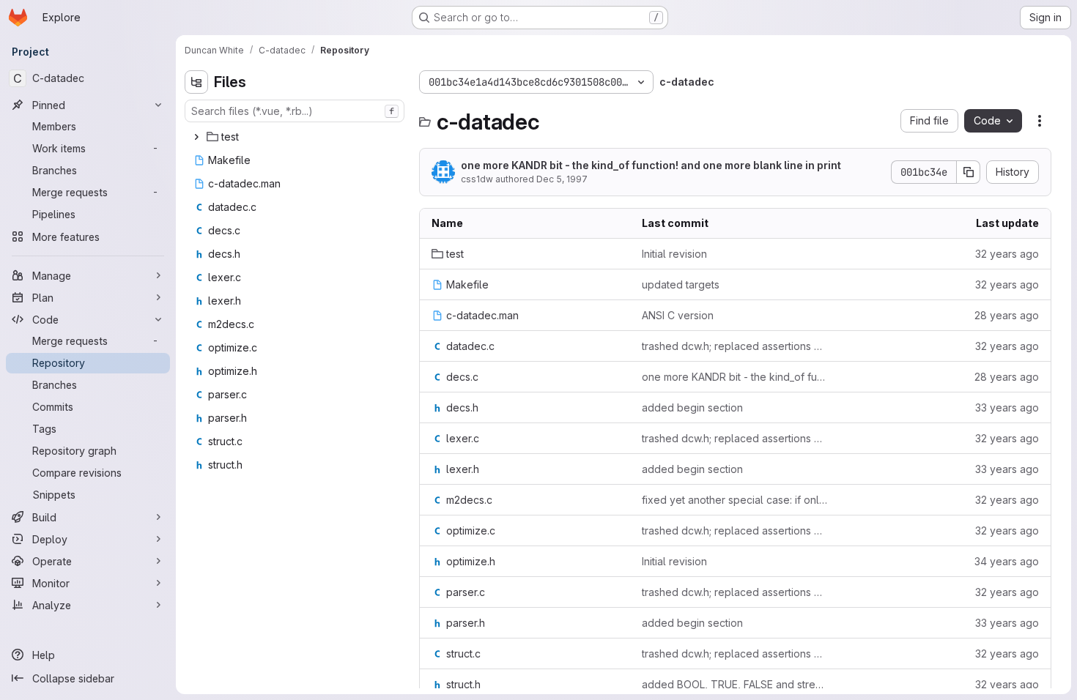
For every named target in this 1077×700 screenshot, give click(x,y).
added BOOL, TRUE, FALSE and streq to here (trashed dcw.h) (735, 684)
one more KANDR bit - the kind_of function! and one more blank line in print (651, 165)
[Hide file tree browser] (196, 82)
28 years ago (1006, 315)
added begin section (692, 407)
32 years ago (1007, 253)
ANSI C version (678, 315)
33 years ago (1007, 407)
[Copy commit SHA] (968, 172)
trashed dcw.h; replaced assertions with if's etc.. (735, 346)
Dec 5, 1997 (562, 179)
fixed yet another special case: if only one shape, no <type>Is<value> (735, 500)
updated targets (680, 284)
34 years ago (1006, 561)
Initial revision (674, 253)
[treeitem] (296, 137)
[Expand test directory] (196, 137)
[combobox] (294, 111)
